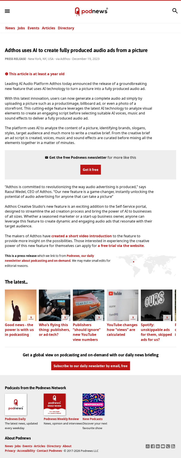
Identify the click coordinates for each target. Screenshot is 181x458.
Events (33, 28)
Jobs (21, 28)
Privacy (10, 451)
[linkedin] (158, 448)
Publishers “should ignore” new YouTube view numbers (86, 332)
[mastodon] (148, 448)
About (67, 446)
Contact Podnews (49, 451)
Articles (48, 28)
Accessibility (26, 451)
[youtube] (163, 448)
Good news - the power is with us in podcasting (19, 329)
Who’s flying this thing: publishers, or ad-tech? (54, 329)
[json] (168, 448)
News (10, 28)
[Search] (175, 13)
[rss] (173, 448)
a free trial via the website (121, 245)
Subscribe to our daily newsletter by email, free (91, 366)
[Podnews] (77, 11)
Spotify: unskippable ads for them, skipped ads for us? (156, 332)
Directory (66, 28)
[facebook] (153, 448)
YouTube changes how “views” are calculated (122, 329)
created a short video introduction (81, 236)
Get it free (90, 170)
